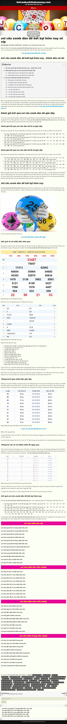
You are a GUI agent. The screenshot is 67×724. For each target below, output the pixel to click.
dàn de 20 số (5, 678)
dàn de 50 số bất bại (19, 682)
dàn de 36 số (44, 678)
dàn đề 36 (54, 686)
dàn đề (48, 686)
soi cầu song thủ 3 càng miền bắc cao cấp (17, 708)
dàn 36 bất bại (46, 675)
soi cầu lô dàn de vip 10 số (8, 689)
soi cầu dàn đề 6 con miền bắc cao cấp (15, 716)
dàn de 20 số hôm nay (16, 678)
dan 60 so (54, 675)
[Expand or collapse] (64, 64)
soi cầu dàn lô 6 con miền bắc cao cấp (15, 710)
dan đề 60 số (28, 688)
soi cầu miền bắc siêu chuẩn (16, 675)
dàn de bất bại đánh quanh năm (21, 686)
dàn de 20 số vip (28, 678)
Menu (33, 8)
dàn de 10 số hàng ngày (28, 676)
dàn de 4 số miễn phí (44, 680)
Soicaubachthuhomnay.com (33, 2)
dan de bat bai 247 (6, 686)
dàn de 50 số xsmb (46, 682)
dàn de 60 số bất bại (58, 682)
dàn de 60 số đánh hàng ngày (21, 684)
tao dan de (40, 689)
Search (4, 702)
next (64, 693)
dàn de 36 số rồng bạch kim (20, 680)
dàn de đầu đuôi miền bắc (38, 686)
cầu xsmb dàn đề (37, 675)
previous (4, 693)
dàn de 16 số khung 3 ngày (59, 676)
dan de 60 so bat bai (6, 684)
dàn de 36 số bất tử (6, 680)
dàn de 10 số (4, 676)
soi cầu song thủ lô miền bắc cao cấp (15, 714)
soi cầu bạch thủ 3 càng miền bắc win (14, 528)
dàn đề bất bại (36, 688)
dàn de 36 (36, 678)
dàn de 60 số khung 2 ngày (38, 684)
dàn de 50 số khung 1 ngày (33, 682)
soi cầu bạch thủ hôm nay (37, 45)
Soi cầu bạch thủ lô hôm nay (33, 22)
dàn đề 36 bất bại (5, 688)
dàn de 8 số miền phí (52, 684)
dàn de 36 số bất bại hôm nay (57, 678)
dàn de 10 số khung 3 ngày (43, 676)
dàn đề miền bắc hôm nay (48, 688)
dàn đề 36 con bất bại (17, 688)
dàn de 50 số (54, 680)
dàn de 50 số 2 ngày (6, 682)
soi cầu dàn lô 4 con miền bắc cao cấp (15, 712)
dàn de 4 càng (33, 680)
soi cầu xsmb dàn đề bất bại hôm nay (26, 689)
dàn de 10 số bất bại (15, 676)
